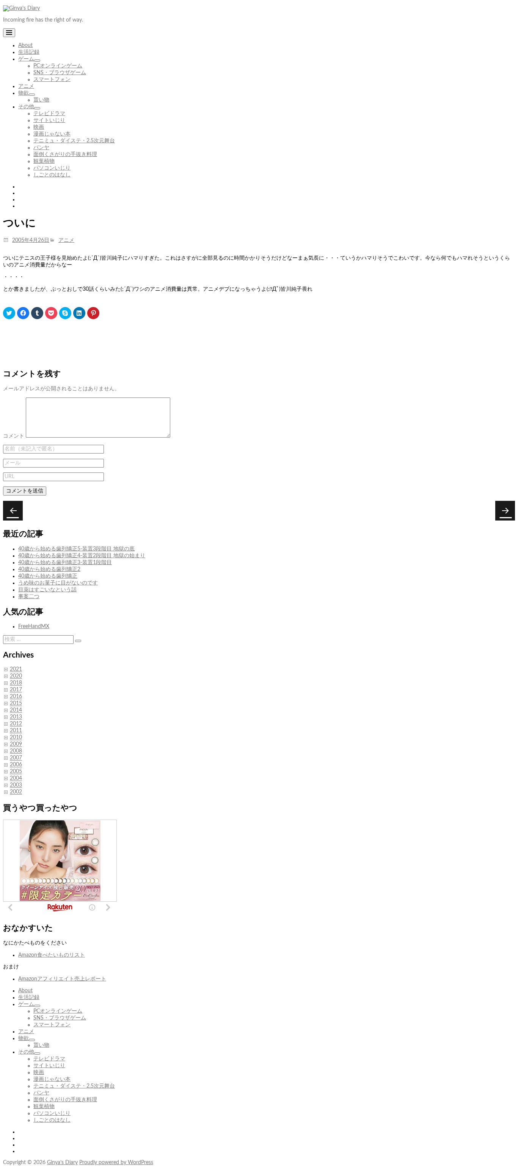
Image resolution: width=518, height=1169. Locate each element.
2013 (16, 717)
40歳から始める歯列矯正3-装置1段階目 (65, 562)
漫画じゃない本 (52, 134)
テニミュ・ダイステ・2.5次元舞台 (74, 140)
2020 (16, 676)
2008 (16, 751)
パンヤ (41, 147)
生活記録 (28, 52)
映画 (38, 127)
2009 (16, 744)
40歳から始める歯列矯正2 (49, 569)
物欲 (23, 93)
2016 (16, 697)
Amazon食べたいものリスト (51, 955)
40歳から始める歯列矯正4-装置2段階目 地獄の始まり (81, 555)
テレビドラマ (49, 113)
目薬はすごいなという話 (47, 589)
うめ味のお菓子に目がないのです (58, 583)
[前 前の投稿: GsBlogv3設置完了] (505, 511)
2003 (16, 785)
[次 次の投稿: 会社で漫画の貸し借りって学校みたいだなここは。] (13, 511)
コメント (13, 436)
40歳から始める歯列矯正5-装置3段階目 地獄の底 (76, 549)
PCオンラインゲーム (57, 66)
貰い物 (41, 100)
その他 (26, 106)
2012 (16, 724)
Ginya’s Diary (62, 1162)
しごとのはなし (52, 175)
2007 (16, 758)
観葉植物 (44, 161)
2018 (16, 683)
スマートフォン (52, 79)
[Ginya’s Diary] (21, 8)
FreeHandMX (33, 626)
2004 (16, 778)
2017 (16, 690)
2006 (16, 765)
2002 (16, 792)
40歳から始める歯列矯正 (47, 576)
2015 (16, 703)
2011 (16, 731)
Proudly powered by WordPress (116, 1162)
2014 (16, 710)
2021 (16, 669)
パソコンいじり (52, 168)
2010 (16, 737)
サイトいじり (49, 120)
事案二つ (28, 596)
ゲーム (26, 59)
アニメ (26, 86)
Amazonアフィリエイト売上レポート (62, 979)
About (25, 45)
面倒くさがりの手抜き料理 (65, 154)
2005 (16, 772)
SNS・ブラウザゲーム (59, 72)
